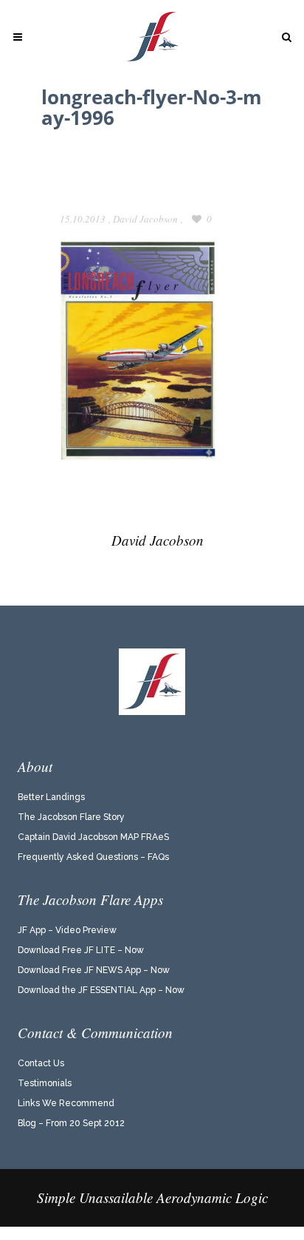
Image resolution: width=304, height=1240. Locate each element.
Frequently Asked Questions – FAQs (93, 857)
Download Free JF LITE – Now (81, 950)
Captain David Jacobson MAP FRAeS (93, 837)
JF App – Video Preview (67, 930)
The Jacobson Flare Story (71, 817)
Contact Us (41, 1063)
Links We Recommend (66, 1103)
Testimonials (45, 1083)
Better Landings (51, 797)
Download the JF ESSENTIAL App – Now (101, 990)
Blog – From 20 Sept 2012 (71, 1123)
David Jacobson (145, 219)
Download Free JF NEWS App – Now (94, 970)
